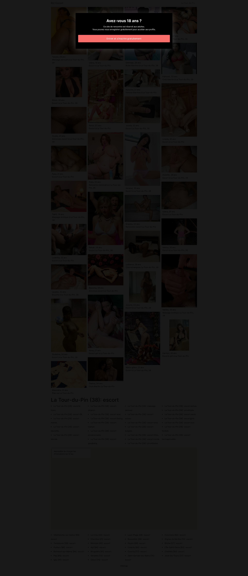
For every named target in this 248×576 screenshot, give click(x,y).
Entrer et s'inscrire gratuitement (124, 38)
